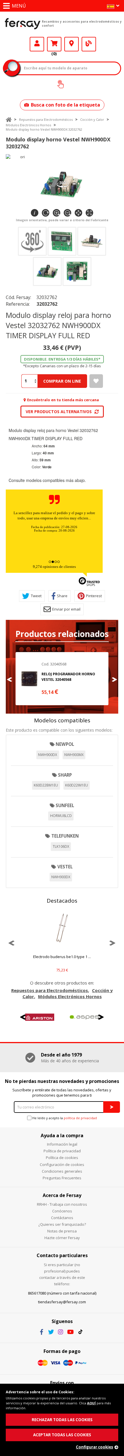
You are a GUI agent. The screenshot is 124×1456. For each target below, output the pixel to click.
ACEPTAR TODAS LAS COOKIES (62, 1434)
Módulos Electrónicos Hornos (28, 125)
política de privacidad (80, 1118)
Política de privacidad (62, 1150)
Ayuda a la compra (62, 1135)
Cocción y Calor (92, 119)
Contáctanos (62, 1217)
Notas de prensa (62, 1231)
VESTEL (65, 867)
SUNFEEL (65, 805)
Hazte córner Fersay (62, 1237)
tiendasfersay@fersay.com (62, 1301)
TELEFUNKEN (65, 836)
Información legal (62, 1144)
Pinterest (94, 595)
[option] (62, 678)
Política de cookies (62, 1157)
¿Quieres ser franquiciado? (62, 1224)
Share (62, 595)
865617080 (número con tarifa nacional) (62, 1293)
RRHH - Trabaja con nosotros (62, 1204)
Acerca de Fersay (62, 1195)
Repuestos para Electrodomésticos (46, 119)
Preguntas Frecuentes (62, 1177)
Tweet (36, 595)
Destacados (62, 900)
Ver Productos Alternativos (59, 411)
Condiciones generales (62, 1171)
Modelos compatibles (62, 720)
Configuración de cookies (62, 1164)
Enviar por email (66, 609)
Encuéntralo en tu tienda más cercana (63, 399)
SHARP (65, 775)
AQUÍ (91, 1403)
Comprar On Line (62, 381)
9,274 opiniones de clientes (54, 566)
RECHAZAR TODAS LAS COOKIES (62, 1419)
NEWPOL (65, 744)
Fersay (22, 23)
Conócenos (62, 1211)
